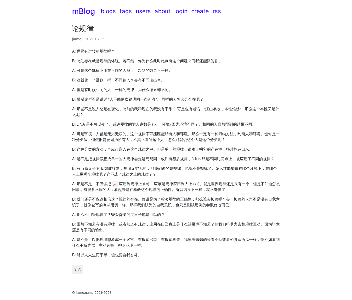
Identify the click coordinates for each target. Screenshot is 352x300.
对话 (77, 270)
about (162, 11)
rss (217, 11)
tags (126, 11)
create (200, 11)
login (180, 11)
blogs (108, 11)
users (143, 11)
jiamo (76, 39)
